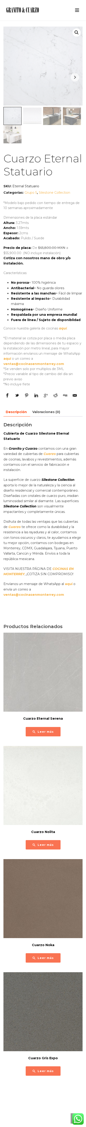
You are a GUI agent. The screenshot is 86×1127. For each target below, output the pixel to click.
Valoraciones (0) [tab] (46, 412)
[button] (76, 32)
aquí (63, 328)
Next (75, 77)
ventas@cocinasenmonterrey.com (33, 364)
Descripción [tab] (16, 412)
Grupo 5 (31, 193)
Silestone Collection (54, 193)
